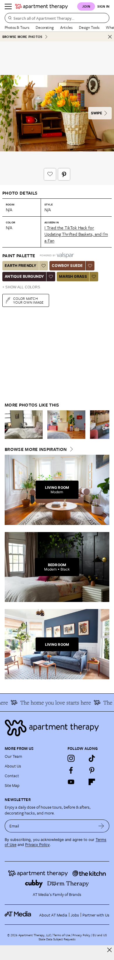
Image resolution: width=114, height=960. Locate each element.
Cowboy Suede (67, 265)
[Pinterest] (91, 770)
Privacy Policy (37, 844)
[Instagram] (71, 758)
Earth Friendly (21, 265)
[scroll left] (9, 424)
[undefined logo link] (41, 6)
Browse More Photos (22, 36)
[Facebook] (71, 770)
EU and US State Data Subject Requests (73, 937)
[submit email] (101, 825)
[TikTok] (91, 758)
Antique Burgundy (24, 276)
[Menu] (8, 6)
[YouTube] (71, 781)
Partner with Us (95, 915)
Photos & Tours (17, 27)
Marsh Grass (73, 276)
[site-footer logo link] (18, 915)
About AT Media (53, 915)
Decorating (45, 27)
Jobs (75, 915)
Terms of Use (61, 935)
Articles (66, 27)
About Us (13, 766)
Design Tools (89, 27)
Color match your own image (28, 300)
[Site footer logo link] (57, 728)
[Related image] (24, 424)
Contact (12, 775)
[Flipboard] (91, 781)
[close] (109, 949)
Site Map (12, 785)
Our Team (13, 756)
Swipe (96, 113)
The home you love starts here (52, 702)
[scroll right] (104, 424)
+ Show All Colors (21, 287)
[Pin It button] (64, 174)
